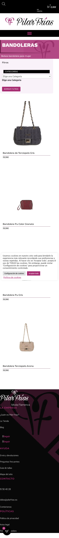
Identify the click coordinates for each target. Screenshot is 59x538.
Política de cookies (12, 277)
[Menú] (29, 33)
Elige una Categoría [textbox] (11, 80)
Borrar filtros (11, 89)
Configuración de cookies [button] (14, 273)
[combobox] (11, 80)
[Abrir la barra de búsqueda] (3, 4)
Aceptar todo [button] (34, 273)
